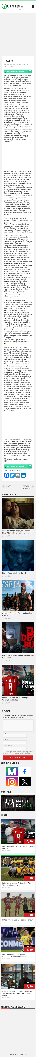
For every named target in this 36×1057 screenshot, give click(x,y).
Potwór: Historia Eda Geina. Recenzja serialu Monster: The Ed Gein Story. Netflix (17, 993)
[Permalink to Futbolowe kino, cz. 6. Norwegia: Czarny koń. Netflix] (18, 680)
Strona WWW (7, 746)
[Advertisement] (18, 33)
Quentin (15, 64)
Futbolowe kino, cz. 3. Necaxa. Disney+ (17, 920)
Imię (4, 733)
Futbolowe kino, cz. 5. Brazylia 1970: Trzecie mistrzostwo (16, 884)
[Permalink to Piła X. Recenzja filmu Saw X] (18, 555)
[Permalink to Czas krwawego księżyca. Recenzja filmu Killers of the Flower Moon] (18, 513)
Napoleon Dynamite (16, 201)
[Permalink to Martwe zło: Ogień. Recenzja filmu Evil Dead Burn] (18, 637)
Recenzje (25, 64)
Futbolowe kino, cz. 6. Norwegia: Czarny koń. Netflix (15, 699)
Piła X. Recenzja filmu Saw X (14, 573)
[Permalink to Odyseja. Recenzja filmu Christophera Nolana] (18, 595)
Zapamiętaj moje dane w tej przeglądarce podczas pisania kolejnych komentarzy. (18, 752)
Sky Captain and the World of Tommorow (17, 204)
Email (4, 739)
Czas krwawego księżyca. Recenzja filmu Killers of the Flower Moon (17, 532)
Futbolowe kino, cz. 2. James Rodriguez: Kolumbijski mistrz (14, 956)
